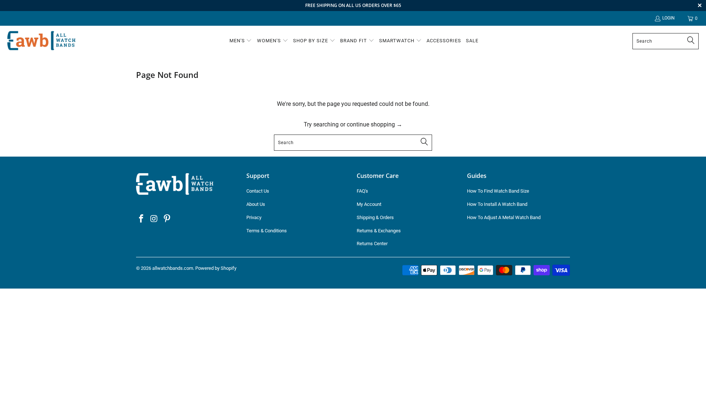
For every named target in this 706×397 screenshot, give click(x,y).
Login (668, 18)
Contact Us (257, 191)
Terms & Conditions (266, 230)
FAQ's (362, 191)
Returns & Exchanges (379, 230)
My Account (369, 204)
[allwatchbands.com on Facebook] (141, 219)
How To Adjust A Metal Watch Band (504, 217)
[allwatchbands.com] (41, 41)
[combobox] (665, 41)
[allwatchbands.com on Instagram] (154, 219)
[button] (240, 41)
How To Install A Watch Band (497, 204)
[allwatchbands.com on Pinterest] (166, 219)
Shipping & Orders (375, 217)
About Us (255, 204)
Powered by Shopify (215, 268)
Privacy (253, 217)
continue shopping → (374, 124)
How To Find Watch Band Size (498, 191)
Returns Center (372, 243)
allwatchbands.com (172, 268)
